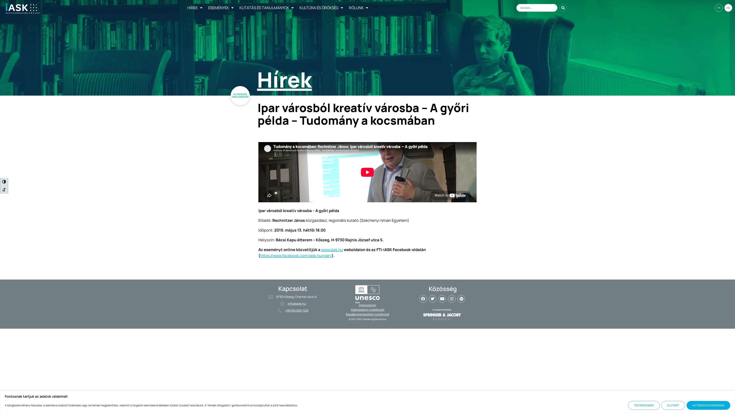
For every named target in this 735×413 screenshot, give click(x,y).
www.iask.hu (332, 249)
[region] (367, 402)
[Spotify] (461, 299)
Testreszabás (644, 405)
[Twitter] (432, 299)
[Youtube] (442, 299)
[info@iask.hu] (282, 303)
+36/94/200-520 (297, 310)
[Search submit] (563, 8)
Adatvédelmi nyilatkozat (367, 310)
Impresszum (367, 305)
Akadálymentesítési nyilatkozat (367, 314)
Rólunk (356, 7)
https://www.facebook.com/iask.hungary (296, 255)
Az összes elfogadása (708, 405)
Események (218, 7)
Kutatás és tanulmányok (264, 7)
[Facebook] (423, 299)
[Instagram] (452, 299)
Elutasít (673, 405)
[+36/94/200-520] (279, 310)
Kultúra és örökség (319, 7)
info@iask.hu (297, 304)
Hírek (192, 7)
